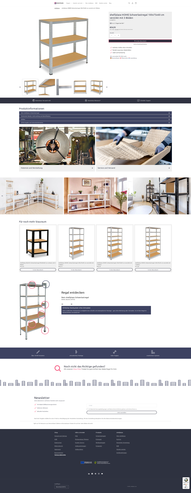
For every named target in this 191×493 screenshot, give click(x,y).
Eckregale (99, 439)
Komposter (99, 446)
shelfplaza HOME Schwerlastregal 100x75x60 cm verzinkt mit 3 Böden (81, 8)
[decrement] (111, 35)
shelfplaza (57, 8)
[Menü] (189, 478)
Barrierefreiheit (58, 452)
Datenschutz (58, 442)
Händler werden (121, 449)
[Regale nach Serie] (57, 368)
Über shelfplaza (120, 436)
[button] (69, 3)
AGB (55, 439)
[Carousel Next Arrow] (107, 87)
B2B (117, 446)
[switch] (186, 487)
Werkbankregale (100, 442)
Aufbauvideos (79, 449)
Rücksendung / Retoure (82, 439)
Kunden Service (79, 442)
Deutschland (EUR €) (61, 486)
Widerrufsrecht (58, 446)
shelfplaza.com (134, 486)
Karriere (118, 439)
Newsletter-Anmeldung (123, 442)
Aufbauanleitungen (80, 446)
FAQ (76, 436)
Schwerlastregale (101, 436)
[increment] (118, 35)
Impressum (57, 449)
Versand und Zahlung (60, 436)
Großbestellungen (121, 452)
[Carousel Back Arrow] (20, 87)
